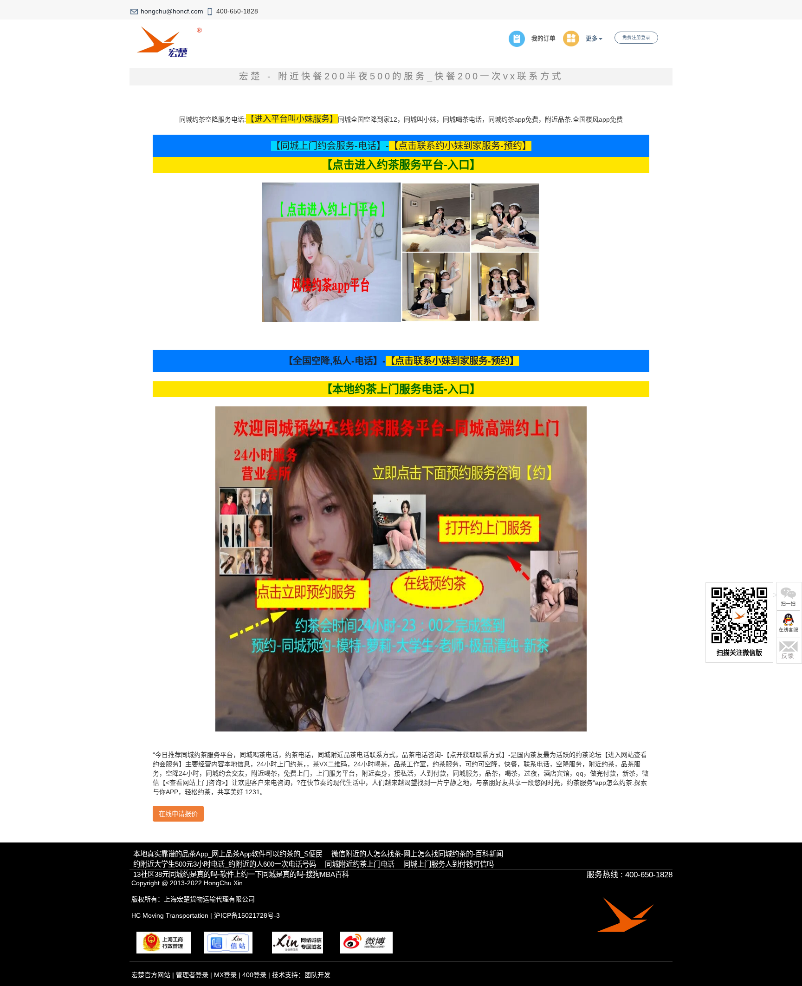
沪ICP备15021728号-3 (247, 915)
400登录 (254, 975)
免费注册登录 (636, 37)
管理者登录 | (195, 975)
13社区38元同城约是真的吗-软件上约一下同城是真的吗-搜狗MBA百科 (241, 874)
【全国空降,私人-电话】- (335, 361)
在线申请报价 (178, 813)
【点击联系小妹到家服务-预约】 (452, 361)
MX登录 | (228, 975)
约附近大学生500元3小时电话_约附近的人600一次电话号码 (224, 864)
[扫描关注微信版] (788, 596)
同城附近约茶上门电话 (360, 864)
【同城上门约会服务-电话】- (330, 146)
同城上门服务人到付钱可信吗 (448, 864)
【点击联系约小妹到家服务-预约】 (460, 146)
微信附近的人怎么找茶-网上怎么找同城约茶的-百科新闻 (417, 854)
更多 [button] (592, 38)
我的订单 (543, 38)
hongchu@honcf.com (172, 11)
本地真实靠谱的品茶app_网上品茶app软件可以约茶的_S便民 (228, 854)
